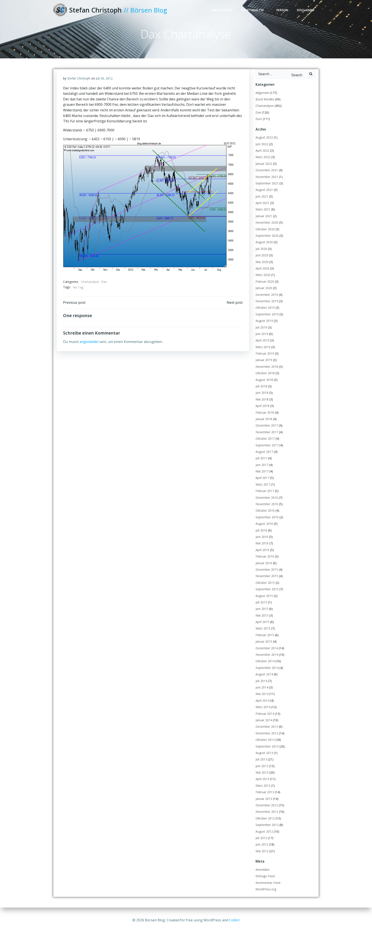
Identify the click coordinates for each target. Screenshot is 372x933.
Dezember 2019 (267, 295)
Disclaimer (305, 10)
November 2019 (267, 301)
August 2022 (264, 137)
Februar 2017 (265, 491)
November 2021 (267, 177)
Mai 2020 (262, 262)
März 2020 (263, 275)
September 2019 (267, 314)
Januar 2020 (264, 288)
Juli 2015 (261, 602)
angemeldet (89, 341)
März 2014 (263, 707)
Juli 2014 (261, 681)
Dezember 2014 (267, 648)
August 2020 (264, 242)
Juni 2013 (262, 766)
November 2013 (267, 733)
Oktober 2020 (265, 229)
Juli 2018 (261, 386)
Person (282, 10)
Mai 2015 (262, 615)
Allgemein (262, 93)
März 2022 (263, 157)
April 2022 (262, 150)
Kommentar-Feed (268, 883)
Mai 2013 (262, 772)
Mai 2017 (262, 471)
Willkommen (222, 10)
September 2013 (267, 746)
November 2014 (267, 655)
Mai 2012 (262, 851)
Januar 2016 (264, 563)
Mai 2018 (262, 399)
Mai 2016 (262, 543)
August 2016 (264, 524)
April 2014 (262, 700)
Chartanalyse (252, 10)
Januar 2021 (264, 216)
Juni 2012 (262, 844)
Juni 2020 (262, 255)
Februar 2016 (265, 556)
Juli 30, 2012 (104, 78)
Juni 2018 (262, 393)
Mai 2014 (262, 694)
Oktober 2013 (265, 740)
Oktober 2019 (265, 307)
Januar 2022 (264, 164)
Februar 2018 (265, 412)
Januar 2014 (264, 720)
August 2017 (264, 452)
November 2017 (267, 432)
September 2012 (267, 825)
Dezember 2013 (267, 726)
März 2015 (263, 628)
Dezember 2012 (267, 805)
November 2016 (267, 504)
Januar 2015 (264, 641)
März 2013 (263, 785)
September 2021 (267, 183)
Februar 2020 (265, 281)
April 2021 (262, 203)
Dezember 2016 (267, 497)
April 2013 (262, 779)
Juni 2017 (262, 465)
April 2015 (262, 622)
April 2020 (262, 268)
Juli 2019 (261, 327)
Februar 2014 (265, 714)
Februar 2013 (265, 792)
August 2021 (264, 190)
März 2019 (263, 347)
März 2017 (263, 484)
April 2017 (262, 478)
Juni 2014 (262, 687)
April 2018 (262, 406)
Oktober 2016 (265, 510)
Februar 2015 (265, 635)
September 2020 (267, 236)
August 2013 (264, 753)
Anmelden (263, 870)
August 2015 (264, 596)
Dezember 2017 (267, 425)
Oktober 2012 (265, 818)
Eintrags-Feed (265, 876)
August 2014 (264, 674)
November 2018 (267, 366)
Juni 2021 (262, 196)
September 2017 (267, 445)
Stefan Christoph (78, 78)
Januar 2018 (264, 419)
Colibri (234, 920)
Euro (259, 119)
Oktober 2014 (265, 661)
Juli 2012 (261, 838)
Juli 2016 (261, 530)
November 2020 (267, 222)
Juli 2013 (261, 759)
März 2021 (263, 209)
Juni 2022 (262, 144)
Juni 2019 (262, 334)
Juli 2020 (261, 249)
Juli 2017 (261, 458)
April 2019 (262, 340)
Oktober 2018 (265, 373)
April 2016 (262, 550)
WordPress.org (266, 889)
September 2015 (267, 589)
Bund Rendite (265, 99)
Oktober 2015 (265, 583)
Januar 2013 (264, 799)
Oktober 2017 (265, 438)
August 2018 (264, 380)
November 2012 (267, 812)
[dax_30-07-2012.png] (149, 206)
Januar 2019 (264, 360)
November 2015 (267, 576)
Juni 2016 (262, 537)
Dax (104, 282)
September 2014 (267, 668)
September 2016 (267, 517)
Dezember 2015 (267, 569)
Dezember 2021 (267, 170)
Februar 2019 (265, 353)
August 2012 (264, 831)
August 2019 (264, 321)
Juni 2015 (262, 609)
